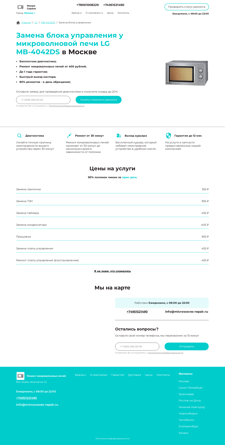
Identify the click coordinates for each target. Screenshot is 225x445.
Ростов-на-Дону (190, 400)
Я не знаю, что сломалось (112, 271)
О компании (93, 13)
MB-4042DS (48, 22)
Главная (26, 22)
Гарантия (117, 374)
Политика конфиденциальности (112, 438)
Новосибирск (188, 413)
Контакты (123, 13)
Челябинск (186, 419)
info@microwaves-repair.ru (186, 311)
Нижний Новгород (192, 407)
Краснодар (186, 394)
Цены (110, 13)
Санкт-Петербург (191, 387)
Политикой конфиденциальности (66, 106)
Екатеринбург (188, 426)
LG (36, 22)
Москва (184, 381)
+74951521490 (113, 5)
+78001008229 (87, 5)
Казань (183, 432)
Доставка (134, 374)
